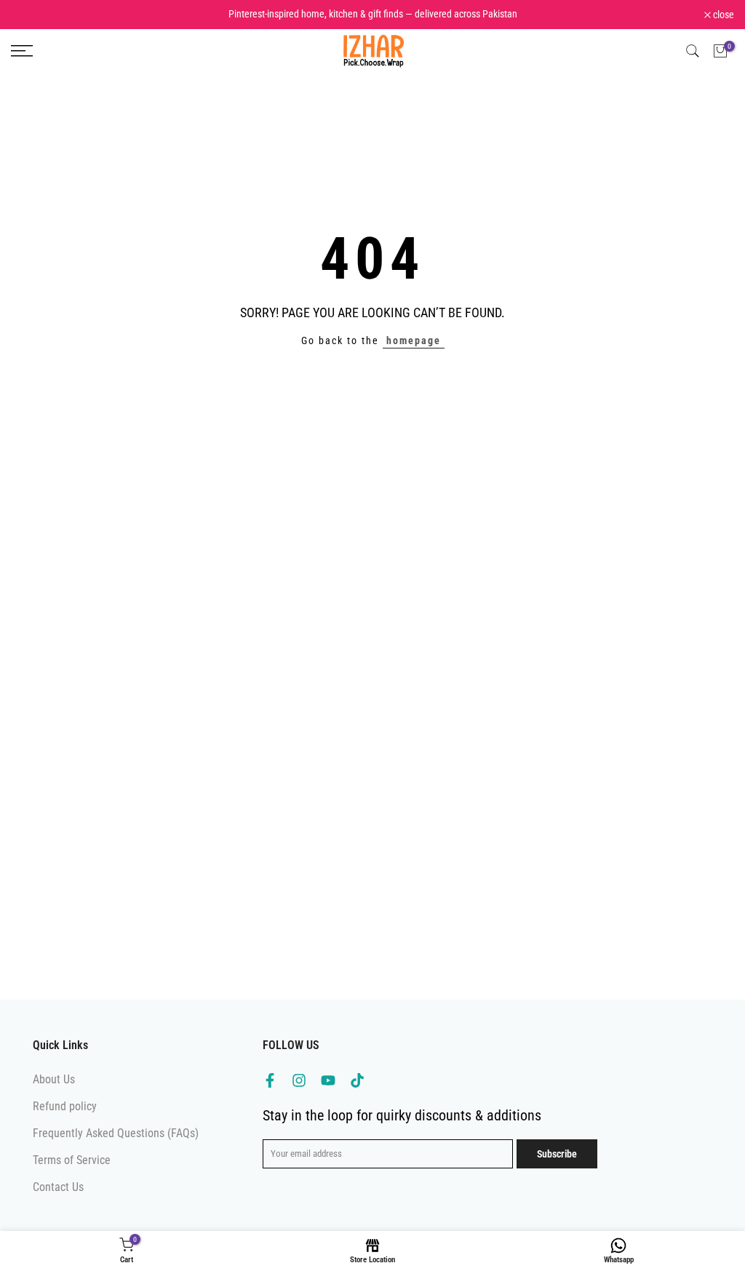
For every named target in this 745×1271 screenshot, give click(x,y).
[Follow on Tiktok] (357, 1080)
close (29, 14)
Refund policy (65, 1106)
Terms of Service (72, 1160)
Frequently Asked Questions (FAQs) (116, 1133)
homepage (413, 340)
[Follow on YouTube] (328, 1080)
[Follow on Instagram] (299, 1080)
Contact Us (58, 1187)
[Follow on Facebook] (270, 1080)
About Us (54, 1079)
